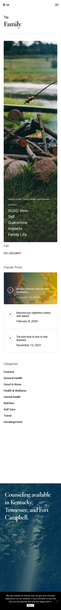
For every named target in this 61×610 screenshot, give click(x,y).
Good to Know (29, 199)
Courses (9, 372)
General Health (15, 199)
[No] (57, 600)
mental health (43, 199)
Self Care (12, 205)
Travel (7, 416)
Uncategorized (13, 422)
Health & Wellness (15, 391)
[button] (56, 4)
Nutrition (9, 403)
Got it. (30, 605)
